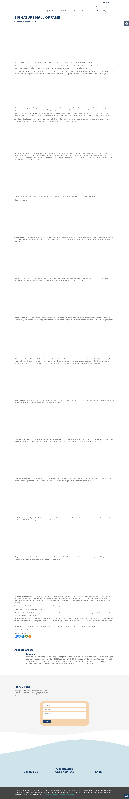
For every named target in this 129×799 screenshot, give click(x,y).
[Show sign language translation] (126, 796)
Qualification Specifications (64, 770)
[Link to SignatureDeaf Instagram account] (104, 2)
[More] (29, 636)
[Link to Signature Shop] (98, 759)
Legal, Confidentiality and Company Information (60, 794)
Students (64, 11)
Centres (84, 11)
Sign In (102, 6)
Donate (95, 6)
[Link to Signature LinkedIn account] (109, 2)
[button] (126, 23)
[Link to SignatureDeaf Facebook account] (111, 2)
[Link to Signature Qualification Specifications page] (64, 759)
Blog (104, 11)
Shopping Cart (91, 7)
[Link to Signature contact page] (30, 759)
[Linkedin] (23, 636)
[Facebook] (16, 636)
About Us (95, 11)
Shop (110, 11)
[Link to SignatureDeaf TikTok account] (106, 2)
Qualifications (51, 11)
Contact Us (109, 6)
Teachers (74, 11)
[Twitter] (19, 636)
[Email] (26, 636)
